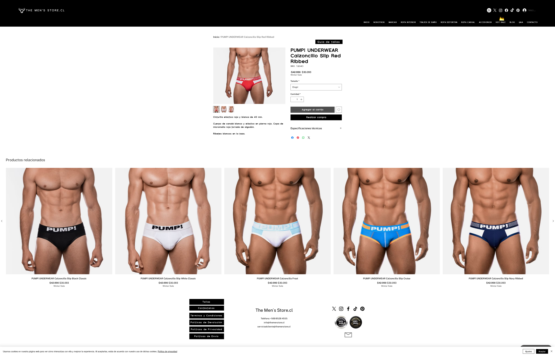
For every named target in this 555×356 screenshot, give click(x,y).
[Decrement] (293, 99)
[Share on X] (309, 137)
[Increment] (301, 99)
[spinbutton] (297, 99)
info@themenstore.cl (274, 322)
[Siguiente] (553, 221)
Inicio (216, 37)
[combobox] (316, 87)
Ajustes (528, 351)
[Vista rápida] (59, 221)
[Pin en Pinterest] (298, 137)
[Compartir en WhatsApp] (303, 137)
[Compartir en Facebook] (292, 137)
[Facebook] (348, 309)
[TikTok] (355, 309)
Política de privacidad (167, 351)
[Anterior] (1, 221)
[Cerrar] (551, 351)
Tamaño (295, 81)
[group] (277, 228)
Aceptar (542, 351)
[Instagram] (341, 309)
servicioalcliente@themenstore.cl (274, 326)
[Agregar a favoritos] (339, 110)
